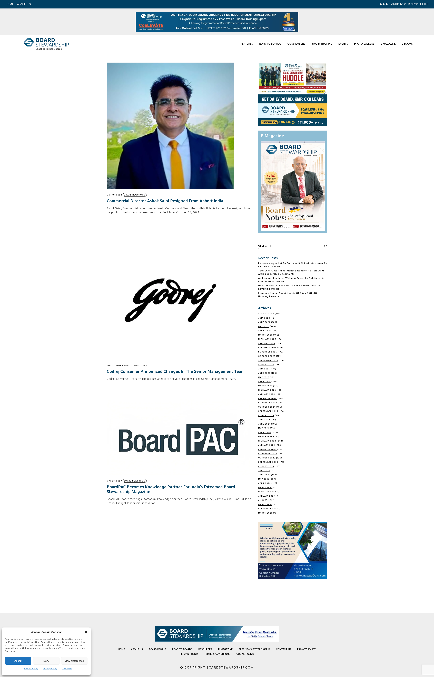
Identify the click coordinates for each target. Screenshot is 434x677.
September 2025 (268, 360)
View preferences (74, 660)
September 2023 (268, 462)
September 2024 (268, 411)
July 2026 (264, 318)
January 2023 (266, 496)
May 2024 (263, 428)
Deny (46, 660)
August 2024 (266, 415)
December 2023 (267, 449)
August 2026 (266, 313)
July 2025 (264, 369)
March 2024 (265, 436)
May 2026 (263, 326)
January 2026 (266, 343)
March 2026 (265, 335)
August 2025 (266, 364)
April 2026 (264, 330)
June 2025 (264, 373)
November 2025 (267, 352)
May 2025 (263, 377)
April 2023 (264, 483)
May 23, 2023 (114, 481)
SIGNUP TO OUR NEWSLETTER (409, 4)
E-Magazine (225, 649)
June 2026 (264, 322)
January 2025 (266, 394)
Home (121, 649)
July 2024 (264, 419)
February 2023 (267, 491)
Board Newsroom (134, 195)
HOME (9, 4)
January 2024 (266, 445)
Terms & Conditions (217, 653)
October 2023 (266, 458)
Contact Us (283, 649)
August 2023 (266, 466)
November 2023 (267, 453)
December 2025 (267, 347)
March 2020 (265, 513)
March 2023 (265, 487)
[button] (85, 632)
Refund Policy (189, 653)
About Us (67, 669)
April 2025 (264, 381)
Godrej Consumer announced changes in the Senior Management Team (176, 371)
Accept (18, 660)
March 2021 (265, 504)
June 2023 (264, 475)
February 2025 (267, 390)
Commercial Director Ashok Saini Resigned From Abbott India (165, 201)
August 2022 (266, 500)
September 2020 (268, 508)
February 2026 (267, 339)
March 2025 (265, 386)
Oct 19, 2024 (114, 195)
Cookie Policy (31, 669)
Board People (157, 649)
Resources (205, 649)
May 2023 (263, 479)
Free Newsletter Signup (254, 649)
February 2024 (267, 441)
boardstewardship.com (230, 667)
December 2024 (267, 398)
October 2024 (266, 407)
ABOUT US (24, 4)
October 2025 (266, 356)
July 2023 (264, 470)
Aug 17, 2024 (114, 365)
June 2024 (264, 424)
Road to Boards (182, 649)
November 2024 (267, 402)
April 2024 (264, 432)
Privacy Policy (50, 669)
